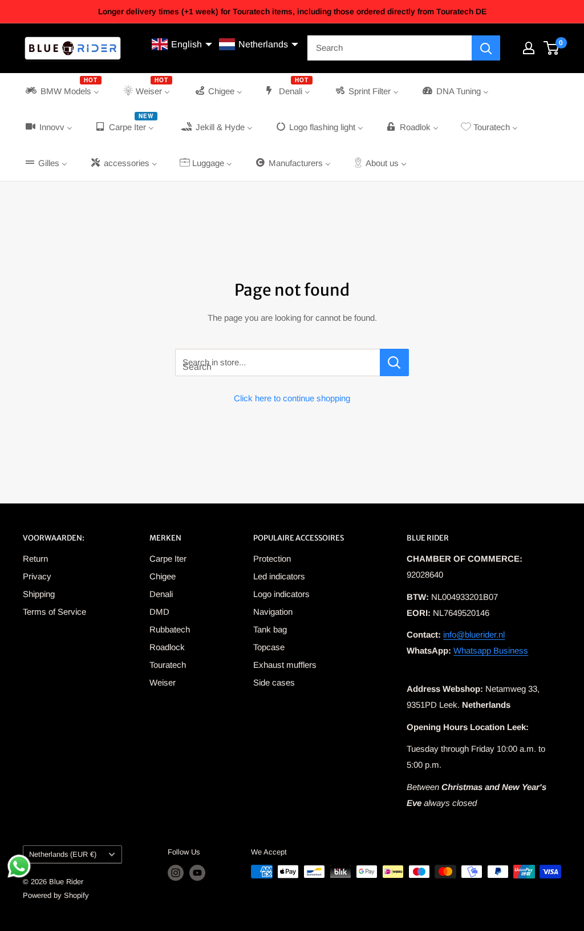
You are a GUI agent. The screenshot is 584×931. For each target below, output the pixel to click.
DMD (159, 611)
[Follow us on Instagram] (176, 873)
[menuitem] (62, 91)
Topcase (269, 647)
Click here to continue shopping (292, 398)
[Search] (486, 48)
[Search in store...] (394, 362)
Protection (272, 558)
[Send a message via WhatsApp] (19, 866)
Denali (161, 594)
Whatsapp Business (490, 650)
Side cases (274, 682)
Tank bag (270, 629)
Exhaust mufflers (285, 665)
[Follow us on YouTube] (197, 873)
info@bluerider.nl (474, 634)
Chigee (162, 576)
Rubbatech (169, 629)
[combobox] (389, 48)
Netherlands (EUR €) (62, 854)
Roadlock (167, 647)
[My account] (528, 48)
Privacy (37, 576)
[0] (552, 48)
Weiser (162, 682)
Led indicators (279, 576)
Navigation (273, 611)
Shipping (39, 594)
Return (35, 558)
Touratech (167, 665)
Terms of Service (54, 611)
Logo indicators (281, 594)
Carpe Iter (167, 558)
